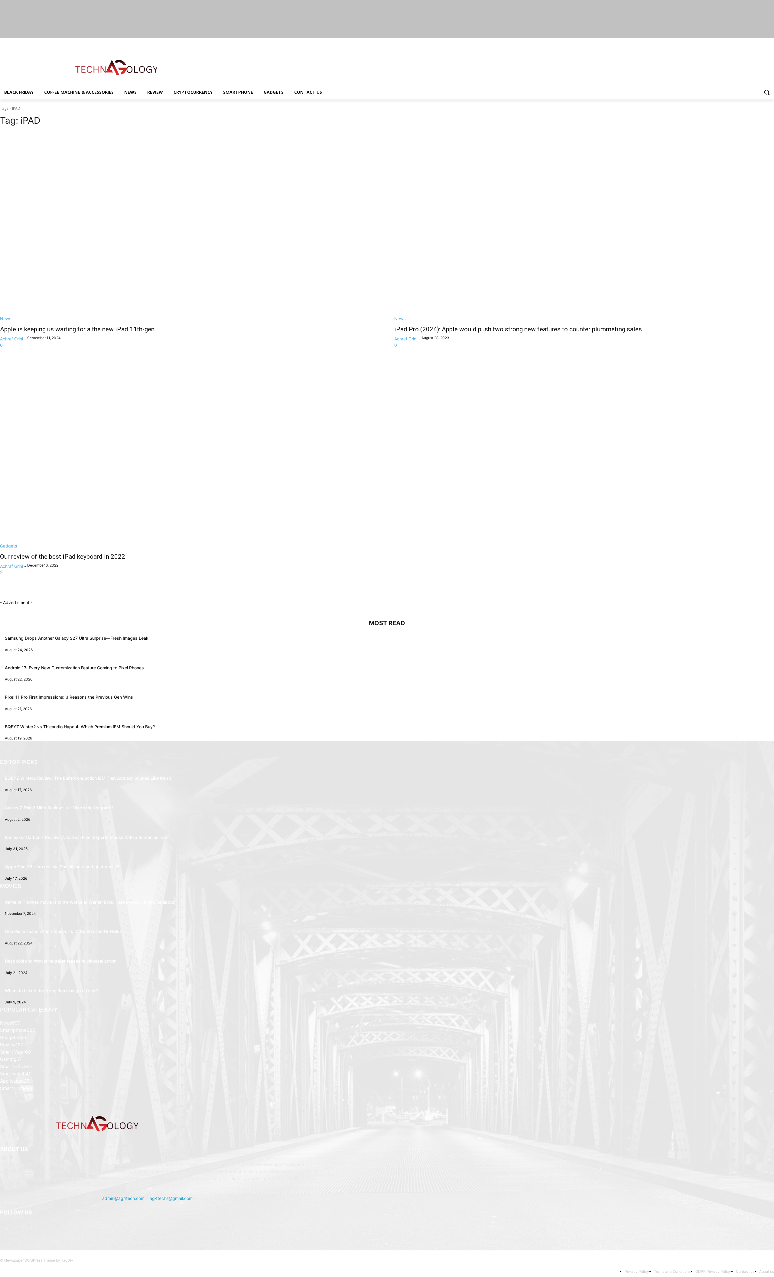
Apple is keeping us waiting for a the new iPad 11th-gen (77, 329)
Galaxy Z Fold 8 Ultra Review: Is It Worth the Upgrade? (59, 807)
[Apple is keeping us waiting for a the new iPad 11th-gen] (190, 227)
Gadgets (8, 545)
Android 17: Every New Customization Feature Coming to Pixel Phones (74, 667)
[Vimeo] (762, 42)
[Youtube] (770, 42)
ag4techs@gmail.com (171, 1198)
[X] (753, 42)
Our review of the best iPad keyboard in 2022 (62, 556)
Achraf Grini (11, 338)
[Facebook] (736, 42)
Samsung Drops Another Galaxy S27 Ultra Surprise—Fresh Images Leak (76, 638)
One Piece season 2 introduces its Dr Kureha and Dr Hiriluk (63, 931)
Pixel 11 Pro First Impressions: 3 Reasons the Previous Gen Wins (69, 697)
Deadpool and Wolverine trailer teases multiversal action (60, 960)
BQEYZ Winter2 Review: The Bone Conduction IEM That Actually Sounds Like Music (88, 778)
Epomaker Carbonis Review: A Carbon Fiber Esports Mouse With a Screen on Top (86, 837)
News (5, 318)
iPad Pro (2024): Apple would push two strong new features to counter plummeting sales (518, 329)
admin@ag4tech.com (123, 1198)
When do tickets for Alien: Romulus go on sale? (51, 990)
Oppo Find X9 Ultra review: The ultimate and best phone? (62, 866)
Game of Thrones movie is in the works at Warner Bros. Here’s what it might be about (89, 902)
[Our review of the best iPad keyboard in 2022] (190, 454)
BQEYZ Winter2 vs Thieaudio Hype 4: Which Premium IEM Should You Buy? (80, 726)
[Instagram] (745, 42)
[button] (766, 92)
